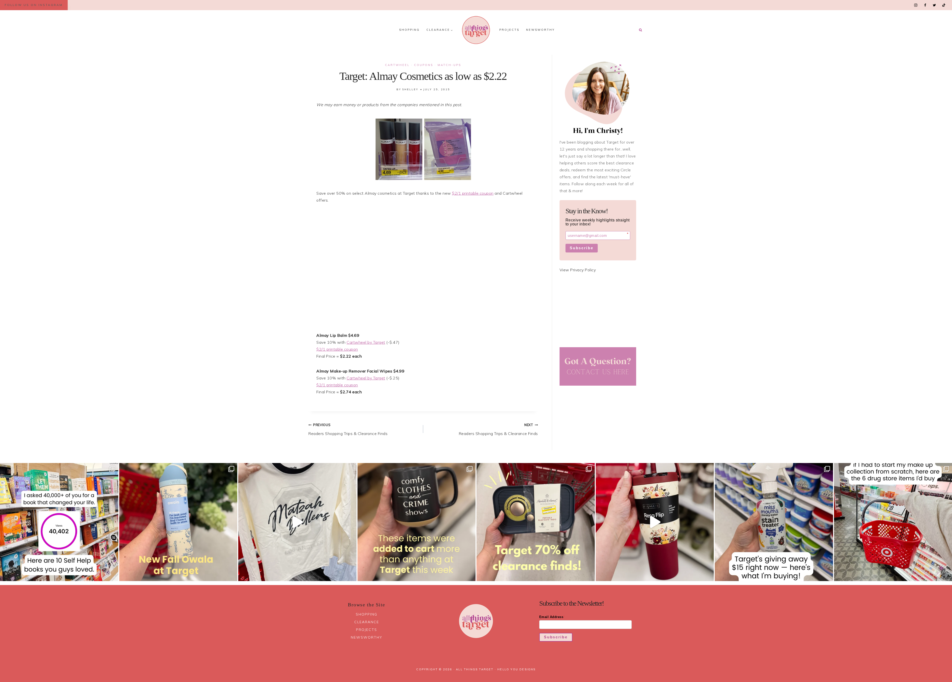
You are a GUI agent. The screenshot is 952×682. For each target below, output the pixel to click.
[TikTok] (943, 5)
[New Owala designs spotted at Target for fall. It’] (178, 522)
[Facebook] (925, 5)
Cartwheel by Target (366, 342)
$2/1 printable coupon (473, 193)
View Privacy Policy (578, 269)
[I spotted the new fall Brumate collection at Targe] (655, 522)
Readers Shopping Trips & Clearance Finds (347, 429)
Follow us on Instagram (34, 5)
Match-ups (449, 65)
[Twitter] (934, 5)
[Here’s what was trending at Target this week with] (416, 522)
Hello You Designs (516, 669)
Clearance (366, 622)
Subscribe (581, 248)
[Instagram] (916, 5)
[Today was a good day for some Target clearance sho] (535, 522)
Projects (509, 29)
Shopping (409, 29)
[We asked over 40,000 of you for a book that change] (59, 522)
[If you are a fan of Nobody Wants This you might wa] (297, 522)
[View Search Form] (640, 30)
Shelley (410, 89)
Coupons (423, 65)
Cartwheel (397, 65)
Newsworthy (540, 29)
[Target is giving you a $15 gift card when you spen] (774, 522)
